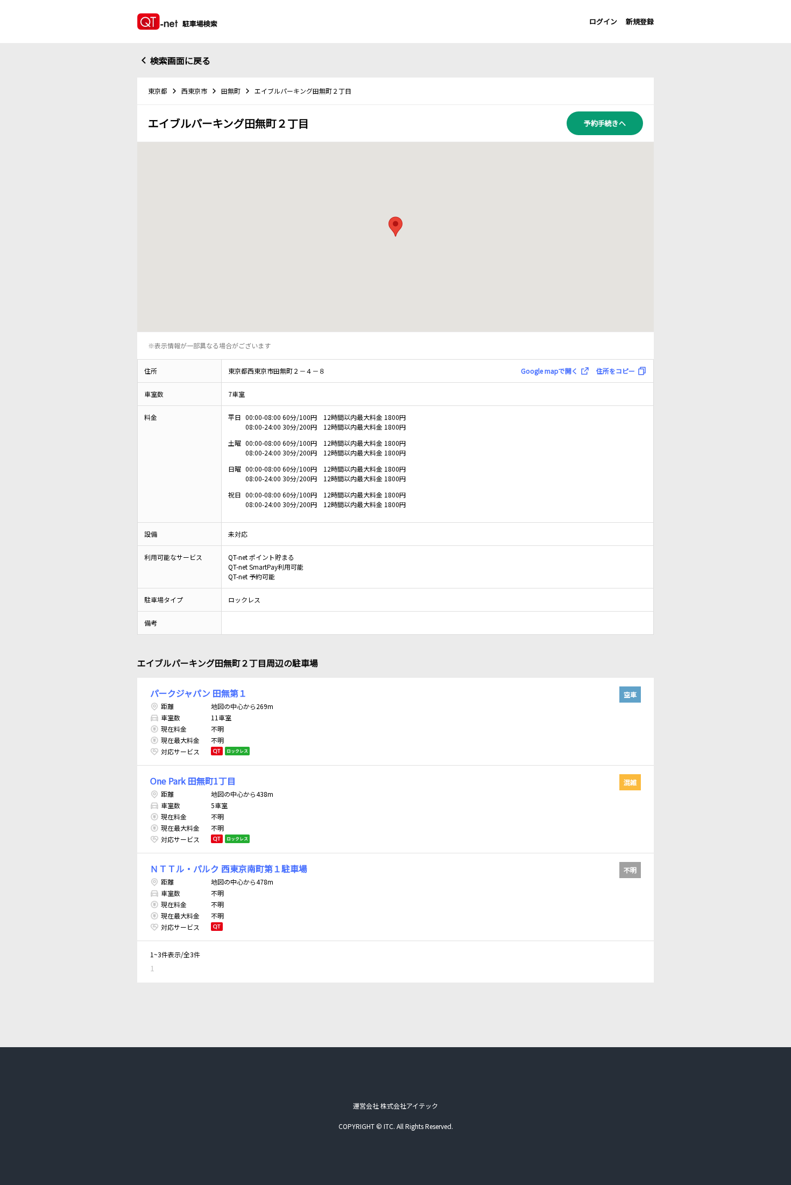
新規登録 (640, 21)
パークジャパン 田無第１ (198, 692)
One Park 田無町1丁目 (193, 780)
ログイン (603, 21)
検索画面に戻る (180, 60)
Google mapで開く (549, 370)
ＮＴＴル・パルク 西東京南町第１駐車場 (228, 868)
